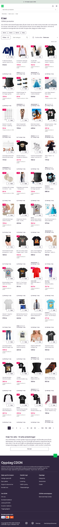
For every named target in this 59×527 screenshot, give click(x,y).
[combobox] (29, 9)
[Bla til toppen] (55, 455)
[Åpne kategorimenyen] (56, 6)
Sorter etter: (39, 37)
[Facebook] (32, 523)
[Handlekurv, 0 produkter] (53, 6)
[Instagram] (26, 523)
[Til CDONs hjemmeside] (2, 6)
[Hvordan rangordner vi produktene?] (33, 37)
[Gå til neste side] (53, 428)
